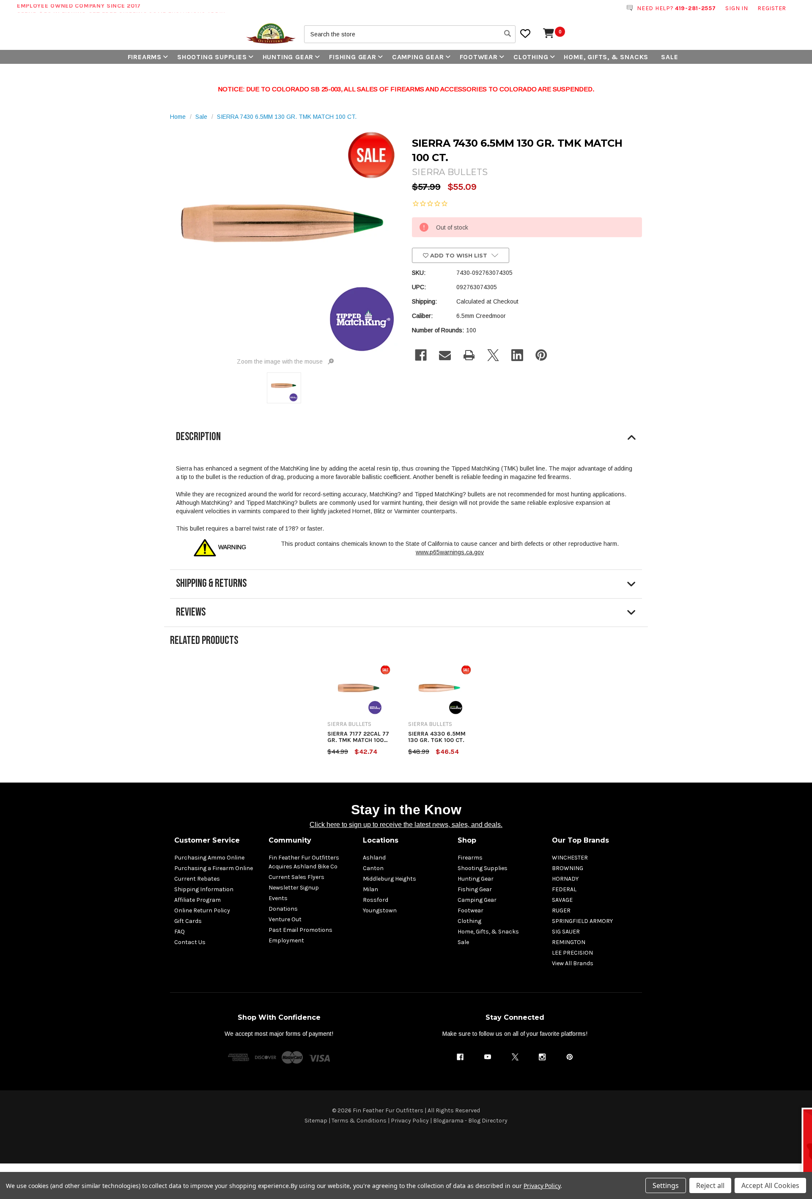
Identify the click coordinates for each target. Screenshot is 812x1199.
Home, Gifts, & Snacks (606, 57)
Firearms (145, 57)
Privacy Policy (410, 1120)
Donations (283, 908)
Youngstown (380, 910)
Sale (669, 57)
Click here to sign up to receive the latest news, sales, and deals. (406, 824)
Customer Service (207, 840)
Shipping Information (203, 889)
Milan (370, 889)
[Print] (469, 355)
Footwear (479, 57)
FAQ (179, 931)
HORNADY (565, 878)
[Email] (445, 355)
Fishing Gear (352, 57)
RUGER (561, 910)
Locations (380, 840)
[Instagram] (542, 1057)
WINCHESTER (570, 857)
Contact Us (190, 942)
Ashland (374, 857)
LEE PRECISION (572, 952)
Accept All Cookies (770, 1185)
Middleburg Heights (389, 878)
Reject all (710, 1185)
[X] (493, 355)
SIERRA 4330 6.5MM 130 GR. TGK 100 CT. (437, 737)
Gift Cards (188, 921)
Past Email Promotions (300, 929)
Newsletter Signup (294, 887)
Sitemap (315, 1120)
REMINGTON (568, 942)
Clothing (530, 57)
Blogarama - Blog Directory (470, 1120)
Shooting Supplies (212, 57)
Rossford (375, 899)
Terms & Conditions (359, 1120)
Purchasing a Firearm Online (213, 868)
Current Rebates (197, 878)
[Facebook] (421, 355)
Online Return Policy (202, 910)
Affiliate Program (197, 899)
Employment (286, 940)
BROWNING (567, 868)
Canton (373, 868)
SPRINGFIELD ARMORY (582, 921)
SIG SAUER (566, 931)
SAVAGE (562, 899)
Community (290, 840)
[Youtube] (487, 1057)
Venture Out (285, 919)
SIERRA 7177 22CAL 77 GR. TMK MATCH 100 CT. (358, 737)
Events (278, 898)
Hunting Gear (288, 57)
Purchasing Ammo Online (209, 857)
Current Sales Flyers (296, 877)
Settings (666, 1185)
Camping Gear (418, 57)
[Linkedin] (517, 355)
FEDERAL (564, 889)
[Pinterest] (541, 355)
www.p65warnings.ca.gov (450, 552)
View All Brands (572, 963)
